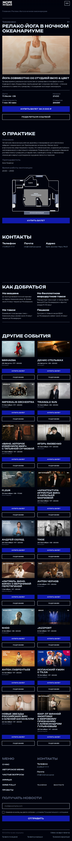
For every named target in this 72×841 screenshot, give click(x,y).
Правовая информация (61, 837)
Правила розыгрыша (35, 837)
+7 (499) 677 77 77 (8, 247)
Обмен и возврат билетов (60, 833)
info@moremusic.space (32, 247)
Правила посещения (10, 837)
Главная (6, 11)
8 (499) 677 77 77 (43, 767)
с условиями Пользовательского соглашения (51, 812)
